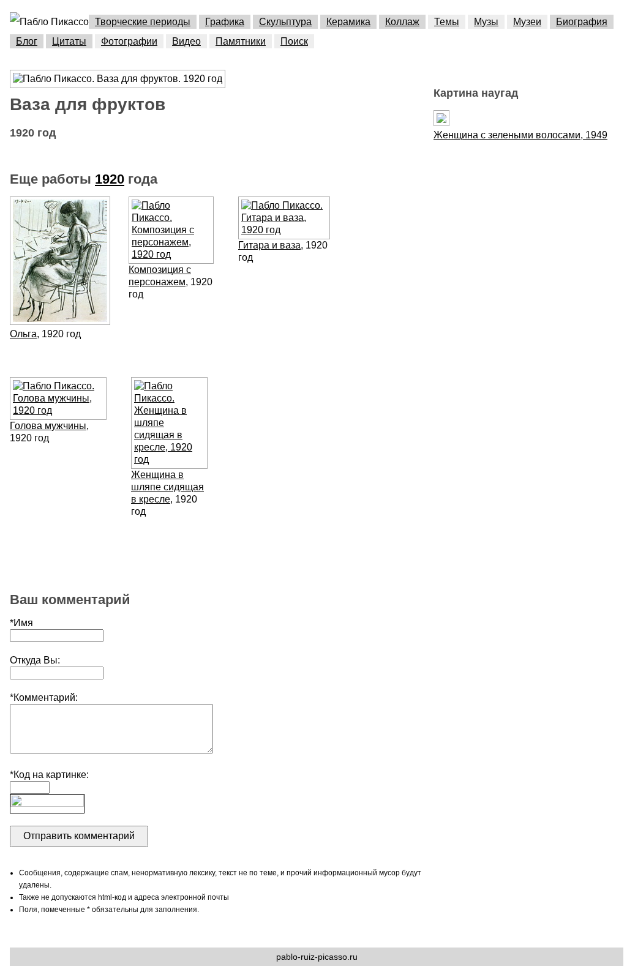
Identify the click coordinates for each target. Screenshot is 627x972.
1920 (109, 179)
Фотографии (129, 41)
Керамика (348, 22)
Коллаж (402, 22)
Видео (186, 41)
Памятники (241, 41)
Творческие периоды (142, 22)
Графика (224, 22)
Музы (486, 22)
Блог (26, 41)
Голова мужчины (48, 426)
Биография (581, 22)
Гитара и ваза (269, 245)
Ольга (23, 334)
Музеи (527, 22)
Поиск (294, 41)
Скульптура (285, 22)
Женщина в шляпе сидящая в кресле (167, 486)
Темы (446, 22)
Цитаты (69, 41)
